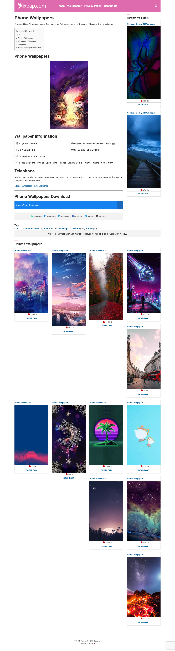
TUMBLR (90, 216)
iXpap (61, 6)
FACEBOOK (78, 216)
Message (64, 228)
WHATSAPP (37, 216)
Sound (89, 228)
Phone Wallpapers (25, 38)
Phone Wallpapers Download (29, 47)
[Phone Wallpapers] (69, 94)
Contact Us (110, 6)
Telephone (22, 44)
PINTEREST (102, 216)
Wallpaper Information (27, 41)
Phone (76, 228)
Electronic (49, 228)
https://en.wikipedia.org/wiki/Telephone (32, 185)
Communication (31, 228)
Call (16, 228)
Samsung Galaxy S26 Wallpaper (141, 24)
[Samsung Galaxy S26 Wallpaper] (144, 62)
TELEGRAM (65, 216)
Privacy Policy (92, 6)
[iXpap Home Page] (32, 5)
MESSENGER (51, 216)
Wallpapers (73, 6)
